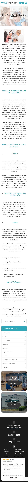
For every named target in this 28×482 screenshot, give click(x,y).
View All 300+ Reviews (7, 461)
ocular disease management (10, 363)
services (5, 336)
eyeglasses (5, 344)
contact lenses (6, 340)
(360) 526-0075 (14, 435)
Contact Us (14, 404)
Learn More (14, 383)
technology (5, 367)
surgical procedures (7, 352)
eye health (5, 348)
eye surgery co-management (10, 359)
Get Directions (14, 428)
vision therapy (6, 332)
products (5, 355)
